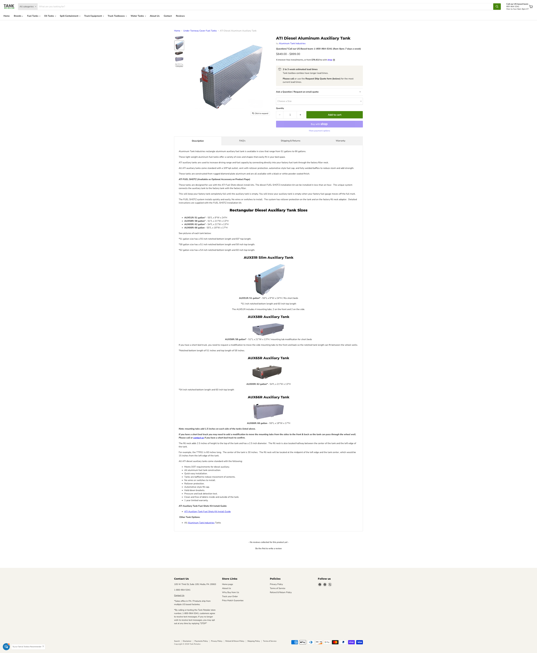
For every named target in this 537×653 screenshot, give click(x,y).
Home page (227, 584)
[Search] (497, 6)
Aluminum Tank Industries (292, 43)
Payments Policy (201, 641)
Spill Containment (69, 15)
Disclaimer (187, 641)
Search (177, 641)
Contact (168, 15)
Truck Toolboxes (116, 15)
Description (198, 140)
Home (6, 15)
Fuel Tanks (33, 15)
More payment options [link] (319, 131)
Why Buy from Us (230, 592)
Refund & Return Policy (281, 592)
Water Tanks (137, 15)
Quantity (280, 108)
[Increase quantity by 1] (300, 115)
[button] (179, 38)
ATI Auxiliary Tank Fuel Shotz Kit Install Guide (207, 511)
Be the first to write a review (268, 548)
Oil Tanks (49, 15)
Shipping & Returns (290, 140)
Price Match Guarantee (232, 600)
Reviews (180, 15)
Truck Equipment (93, 15)
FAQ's (242, 140)
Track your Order (230, 596)
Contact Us (179, 595)
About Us (155, 15)
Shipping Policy (253, 641)
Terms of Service (277, 588)
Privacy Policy (276, 584)
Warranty (340, 140)
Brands (18, 15)
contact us (198, 437)
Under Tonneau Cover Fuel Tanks (200, 30)
